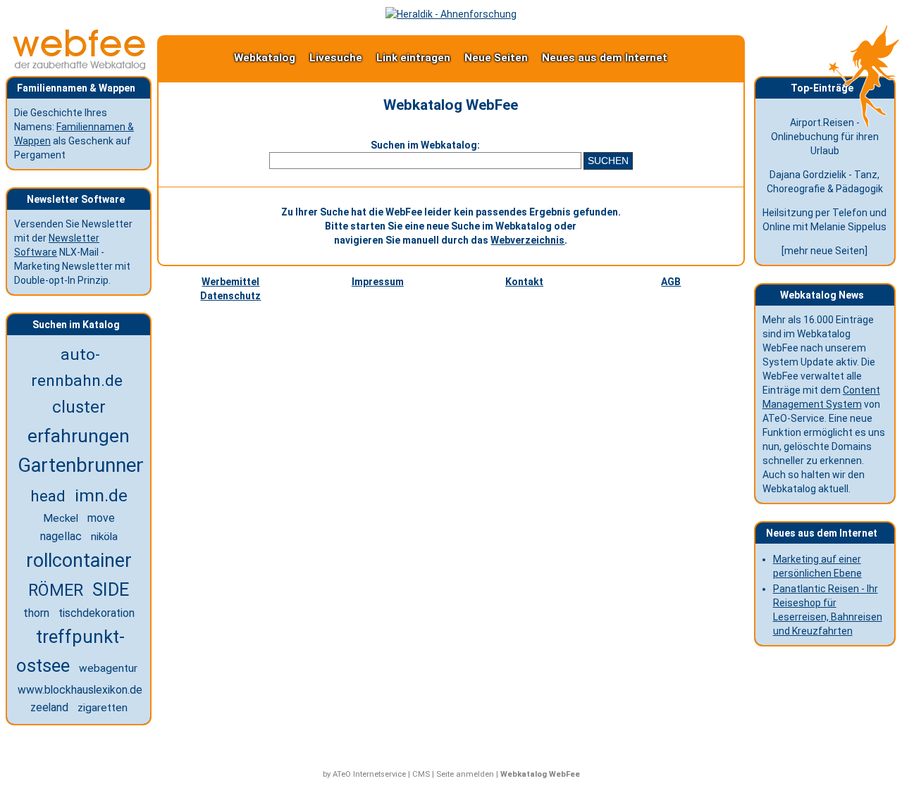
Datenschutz (230, 295)
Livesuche (335, 57)
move (101, 518)
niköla (104, 536)
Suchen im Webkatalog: (425, 145)
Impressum (378, 281)
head (48, 496)
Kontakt (524, 281)
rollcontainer (79, 560)
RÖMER (55, 590)
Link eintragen (413, 57)
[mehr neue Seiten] (824, 250)
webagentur (108, 668)
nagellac (61, 536)
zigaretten (103, 707)
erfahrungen (78, 435)
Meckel (60, 518)
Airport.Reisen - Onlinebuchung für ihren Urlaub (825, 136)
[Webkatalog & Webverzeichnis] (80, 66)
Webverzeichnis (527, 240)
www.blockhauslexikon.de (80, 689)
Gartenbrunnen (82, 465)
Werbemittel (230, 281)
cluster (79, 407)
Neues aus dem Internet (604, 57)
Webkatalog (264, 57)
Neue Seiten (496, 57)
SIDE (110, 590)
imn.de (101, 495)
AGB (671, 281)
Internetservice (379, 774)
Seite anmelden (465, 774)
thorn (36, 613)
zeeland (49, 707)
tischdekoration (96, 613)
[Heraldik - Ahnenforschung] (451, 14)
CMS (421, 774)
